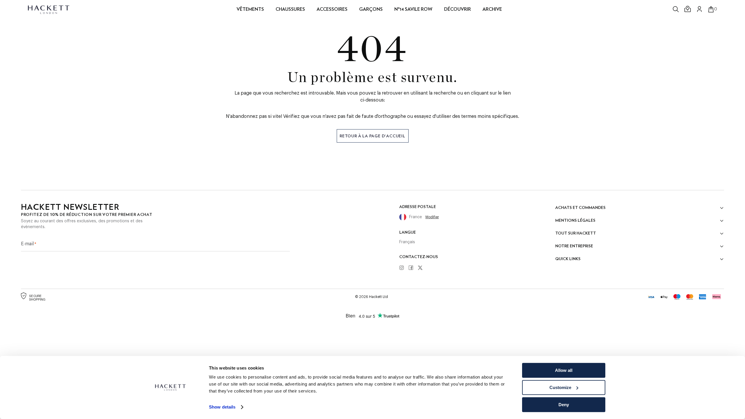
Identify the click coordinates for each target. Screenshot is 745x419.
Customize (560, 387)
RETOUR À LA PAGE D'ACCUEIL (372, 136)
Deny (563, 404)
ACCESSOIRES (332, 9)
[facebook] (413, 268)
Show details (222, 407)
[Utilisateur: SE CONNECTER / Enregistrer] (699, 9)
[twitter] (422, 268)
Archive (492, 9)
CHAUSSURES (290, 9)
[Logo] (49, 9)
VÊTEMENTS (250, 9)
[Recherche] (676, 9)
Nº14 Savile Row (413, 9)
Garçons (371, 9)
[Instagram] (403, 268)
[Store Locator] (687, 9)
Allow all (563, 370)
